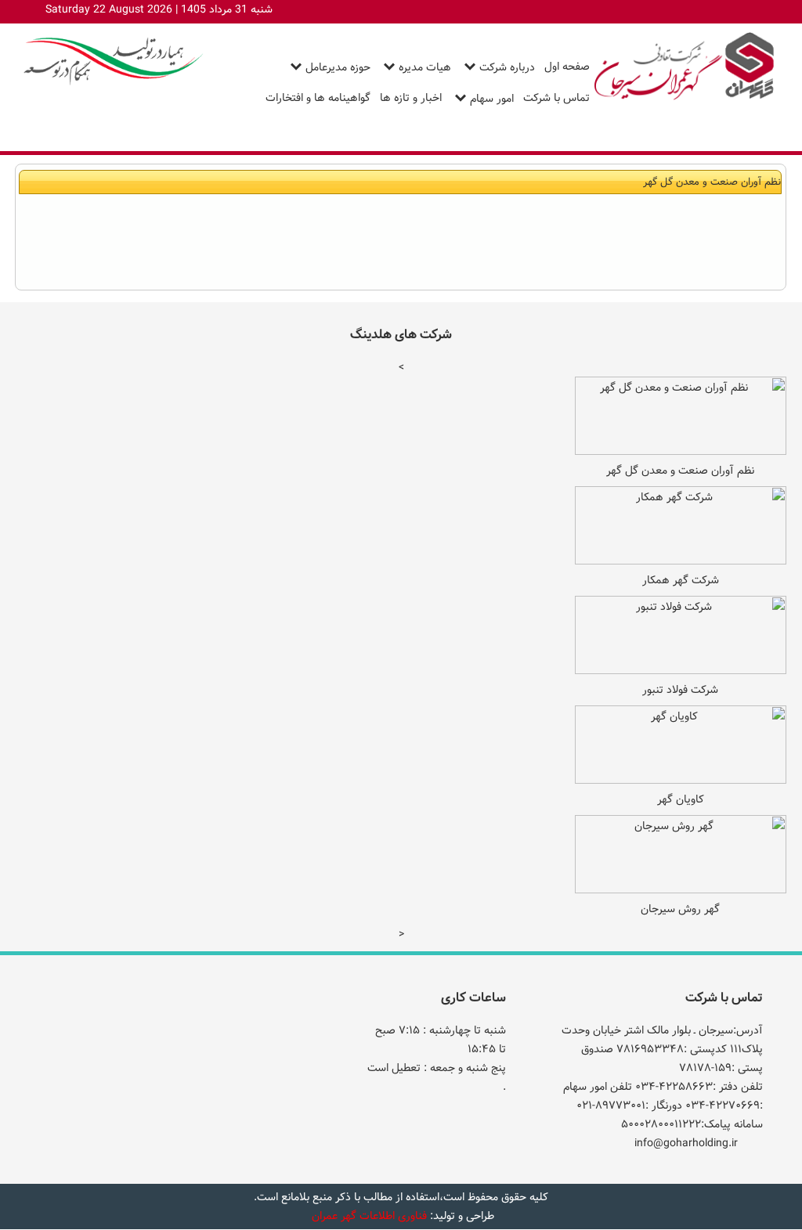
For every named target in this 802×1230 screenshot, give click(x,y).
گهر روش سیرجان (680, 909)
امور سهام (492, 98)
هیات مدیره (425, 67)
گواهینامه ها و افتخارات (318, 97)
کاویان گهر (680, 799)
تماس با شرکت (556, 97)
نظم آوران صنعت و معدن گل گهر (680, 470)
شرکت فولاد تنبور (680, 689)
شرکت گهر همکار (680, 580)
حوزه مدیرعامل (337, 67)
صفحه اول (567, 66)
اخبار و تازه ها (411, 97)
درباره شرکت (507, 67)
